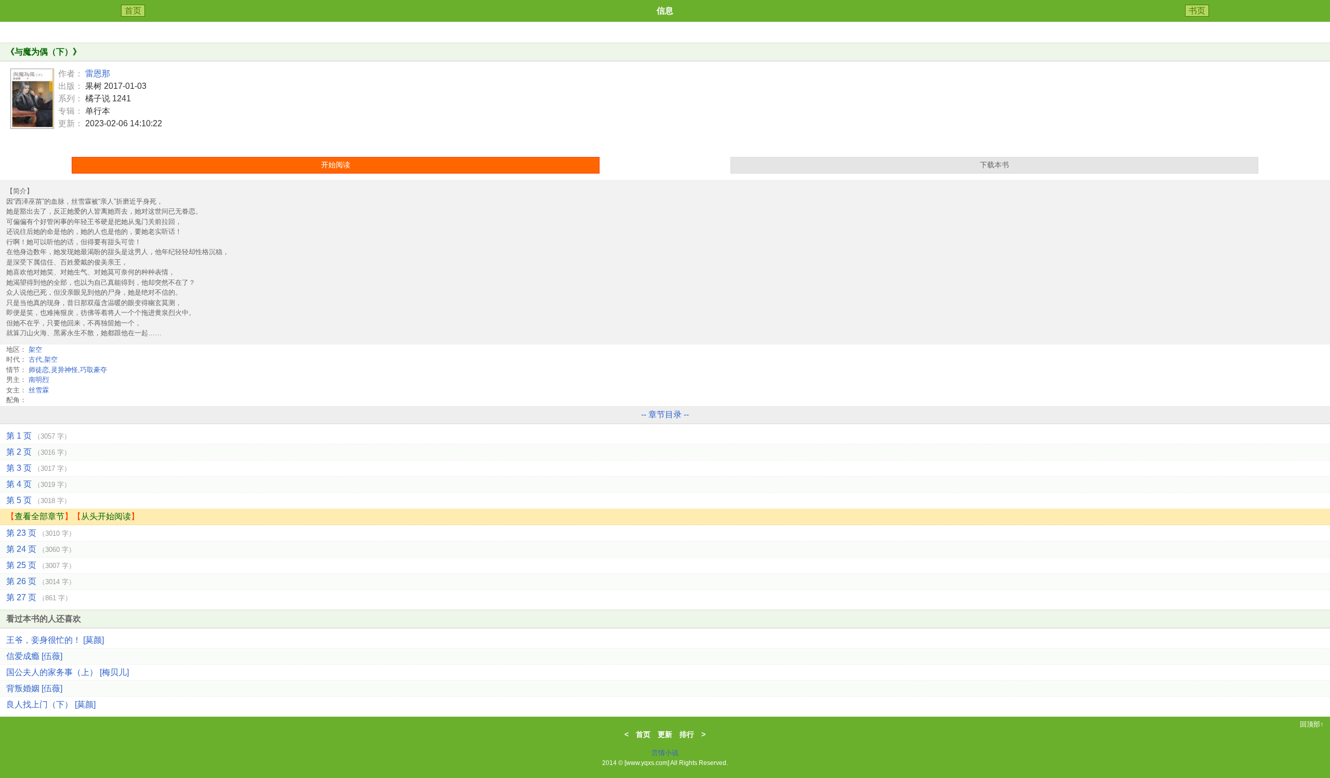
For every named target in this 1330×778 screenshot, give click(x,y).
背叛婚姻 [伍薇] (34, 688)
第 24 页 (40, 549)
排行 (687, 734)
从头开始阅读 (106, 516)
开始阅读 (335, 165)
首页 (133, 10)
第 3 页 (38, 468)
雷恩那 (97, 73)
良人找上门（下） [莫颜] (51, 704)
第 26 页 (40, 581)
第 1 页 (38, 435)
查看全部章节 (39, 516)
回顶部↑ (1312, 724)
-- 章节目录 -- (665, 414)
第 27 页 (39, 597)
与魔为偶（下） (44, 51)
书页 (1197, 10)
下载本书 (994, 165)
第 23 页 (40, 533)
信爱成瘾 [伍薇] (34, 656)
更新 (665, 734)
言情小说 (665, 753)
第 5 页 (38, 500)
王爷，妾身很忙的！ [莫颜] (55, 640)
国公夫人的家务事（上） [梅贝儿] (67, 672)
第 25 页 (40, 565)
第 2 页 (38, 451)
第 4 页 (38, 484)
